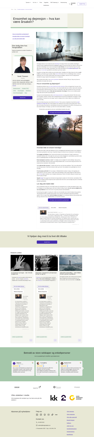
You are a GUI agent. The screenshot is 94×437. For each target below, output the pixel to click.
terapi (41, 178)
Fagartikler (46, 2)
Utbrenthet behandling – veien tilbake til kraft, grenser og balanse (70, 273)
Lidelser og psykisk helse (17, 336)
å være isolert (44, 69)
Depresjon (38, 277)
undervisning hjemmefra (58, 95)
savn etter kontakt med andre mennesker (57, 86)
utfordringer (57, 63)
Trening (40, 174)
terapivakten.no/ (75, 224)
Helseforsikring (63, 2)
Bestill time (22, 104)
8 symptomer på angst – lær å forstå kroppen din (21, 273)
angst (19, 277)
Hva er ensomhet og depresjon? (20, 34)
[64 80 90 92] (69, 4)
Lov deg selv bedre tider (18, 38)
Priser (41, 2)
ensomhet (70, 68)
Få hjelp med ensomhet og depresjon (59, 112)
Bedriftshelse (46, 5)
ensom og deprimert (55, 79)
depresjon (76, 68)
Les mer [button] (14, 373)
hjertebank (26, 278)
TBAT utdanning (53, 2)
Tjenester (28, 2)
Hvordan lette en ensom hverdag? (21, 36)
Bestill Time (82, 4)
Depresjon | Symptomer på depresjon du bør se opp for (46, 273)
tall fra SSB (58, 73)
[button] (28, 2)
